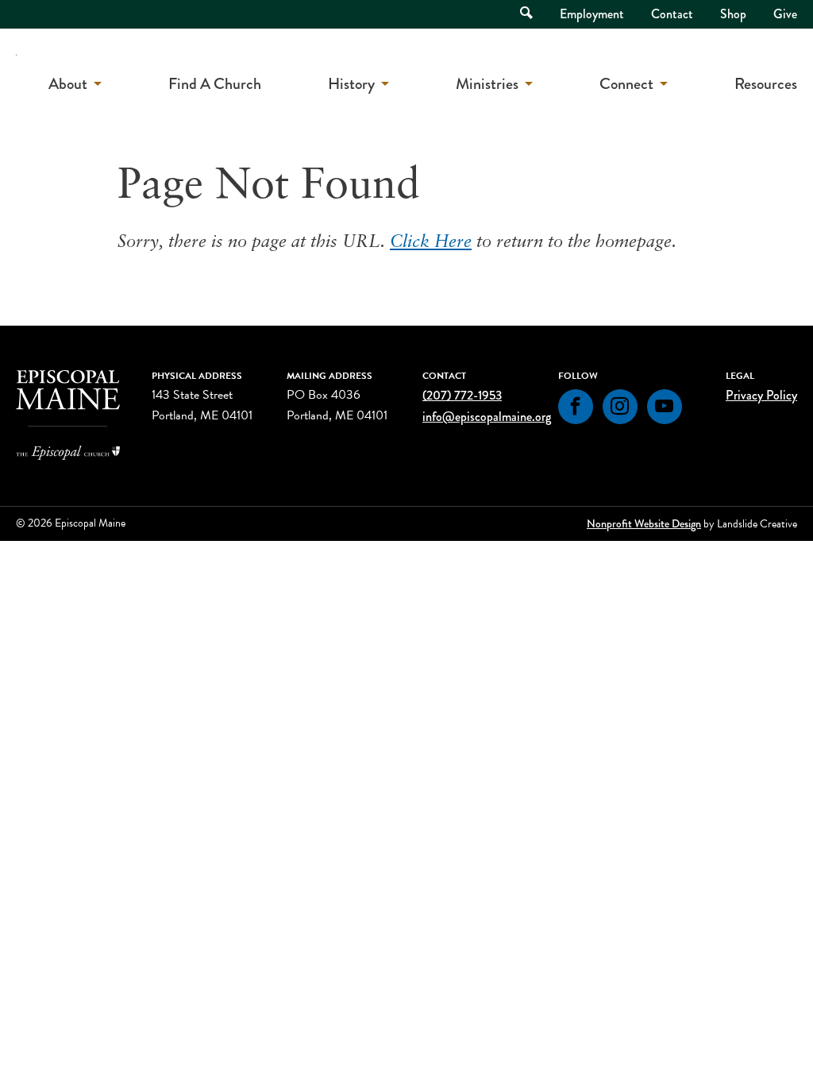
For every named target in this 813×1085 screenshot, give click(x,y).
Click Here (431, 242)
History (351, 83)
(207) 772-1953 (462, 395)
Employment (592, 14)
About (67, 83)
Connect (626, 83)
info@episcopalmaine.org (486, 416)
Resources (765, 83)
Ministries (487, 83)
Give (785, 14)
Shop (733, 14)
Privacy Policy (761, 395)
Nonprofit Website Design (644, 523)
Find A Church (214, 83)
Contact (672, 14)
